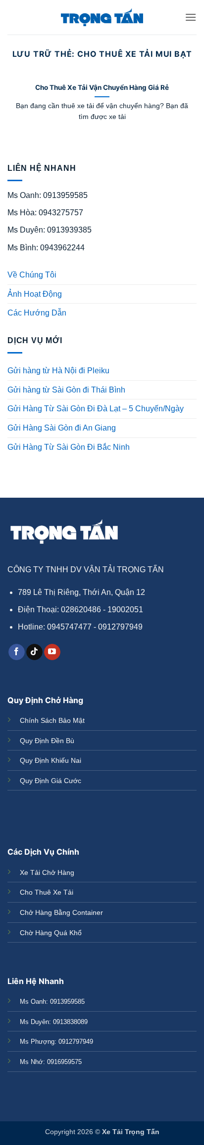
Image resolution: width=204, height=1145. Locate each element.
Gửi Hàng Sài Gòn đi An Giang (61, 428)
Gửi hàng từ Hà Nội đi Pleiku (58, 370)
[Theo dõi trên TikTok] (34, 652)
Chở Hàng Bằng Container (61, 912)
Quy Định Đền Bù (47, 741)
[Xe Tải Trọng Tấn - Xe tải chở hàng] (102, 17)
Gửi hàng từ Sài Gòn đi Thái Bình (66, 390)
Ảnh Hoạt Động (34, 294)
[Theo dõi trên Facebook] (16, 652)
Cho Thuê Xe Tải (46, 892)
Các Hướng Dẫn (36, 313)
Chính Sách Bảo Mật (52, 720)
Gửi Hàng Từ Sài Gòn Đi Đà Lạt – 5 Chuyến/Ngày (95, 408)
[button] (191, 17)
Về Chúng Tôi (31, 275)
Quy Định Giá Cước (50, 781)
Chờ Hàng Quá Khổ (51, 933)
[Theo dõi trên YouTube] (52, 652)
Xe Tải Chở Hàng (47, 872)
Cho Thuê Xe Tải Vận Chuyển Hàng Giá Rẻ (102, 87)
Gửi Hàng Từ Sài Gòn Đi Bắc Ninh (68, 447)
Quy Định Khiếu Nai (50, 760)
